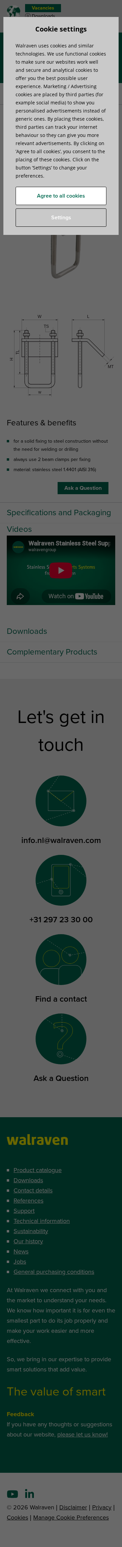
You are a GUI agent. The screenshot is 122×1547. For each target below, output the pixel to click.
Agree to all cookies (61, 196)
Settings (61, 217)
